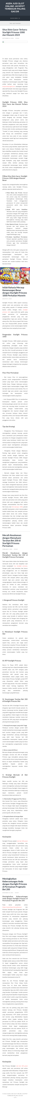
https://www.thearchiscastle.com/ (12, 907)
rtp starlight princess (20, 566)
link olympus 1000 (17, 507)
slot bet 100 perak (22, 841)
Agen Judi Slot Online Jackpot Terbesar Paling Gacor (15, 7)
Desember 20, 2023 (7, 892)
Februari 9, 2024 (7, 549)
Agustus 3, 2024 (7, 298)
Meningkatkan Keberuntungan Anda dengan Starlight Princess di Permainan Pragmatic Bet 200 (14, 884)
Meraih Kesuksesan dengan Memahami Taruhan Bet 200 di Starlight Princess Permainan (11, 540)
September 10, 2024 (8, 38)
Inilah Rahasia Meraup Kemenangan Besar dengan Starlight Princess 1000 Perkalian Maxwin (14, 291)
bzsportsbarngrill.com (8, 86)
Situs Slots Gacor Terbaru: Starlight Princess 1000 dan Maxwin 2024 (14, 32)
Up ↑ (15, 1097)
